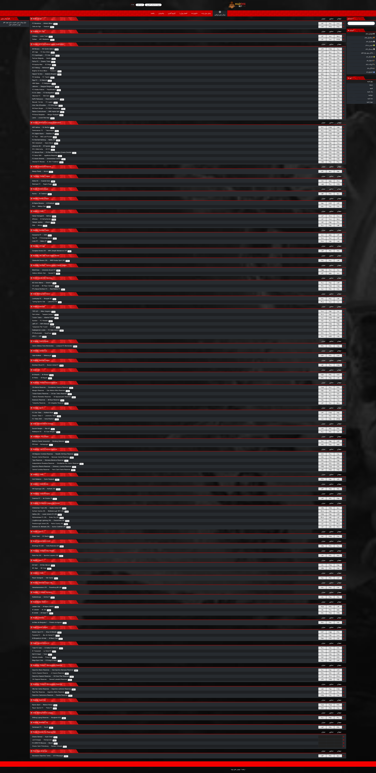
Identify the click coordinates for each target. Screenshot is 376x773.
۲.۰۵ (338, 286)
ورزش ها (351, 30)
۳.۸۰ (338, 27)
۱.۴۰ (338, 432)
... (322, 737)
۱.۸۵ (322, 184)
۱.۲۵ (322, 635)
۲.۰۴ (338, 588)
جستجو (350, 19)
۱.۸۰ (338, 333)
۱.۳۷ (322, 49)
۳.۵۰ (322, 65)
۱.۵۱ (338, 74)
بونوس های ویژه (235, 769)
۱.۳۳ (322, 52)
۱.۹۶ (322, 470)
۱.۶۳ (322, 489)
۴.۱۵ (330, 489)
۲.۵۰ (338, 108)
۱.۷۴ (338, 607)
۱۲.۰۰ (338, 181)
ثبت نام (140, 5)
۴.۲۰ (330, 432)
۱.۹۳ (322, 99)
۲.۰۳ (322, 330)
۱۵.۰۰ (338, 36)
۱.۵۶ (322, 194)
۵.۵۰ (322, 74)
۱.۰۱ (338, 302)
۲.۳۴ (338, 514)
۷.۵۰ (338, 171)
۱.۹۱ (322, 416)
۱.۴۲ (322, 80)
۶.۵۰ (338, 80)
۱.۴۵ (338, 127)
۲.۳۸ (338, 87)
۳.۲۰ (322, 58)
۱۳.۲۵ (338, 39)
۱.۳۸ (322, 143)
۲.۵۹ (322, 375)
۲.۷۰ (338, 330)
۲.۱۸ (322, 112)
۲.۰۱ (338, 65)
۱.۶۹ (322, 324)
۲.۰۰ (322, 152)
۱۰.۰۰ (338, 23)
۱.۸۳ (322, 727)
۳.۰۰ (322, 77)
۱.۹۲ (338, 378)
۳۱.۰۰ (322, 302)
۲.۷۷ (338, 356)
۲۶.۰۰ (322, 511)
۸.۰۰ (330, 36)
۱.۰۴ (322, 219)
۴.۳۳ (330, 146)
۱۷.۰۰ (322, 241)
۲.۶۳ (322, 108)
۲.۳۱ (322, 102)
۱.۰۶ (322, 521)
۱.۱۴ (322, 71)
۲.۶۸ (330, 654)
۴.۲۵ (338, 184)
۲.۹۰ (322, 83)
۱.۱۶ (322, 39)
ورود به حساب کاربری (153, 5)
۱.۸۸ (322, 463)
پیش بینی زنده (206, 13)
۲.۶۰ (338, 394)
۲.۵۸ (338, 651)
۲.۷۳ (322, 96)
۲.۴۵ (322, 467)
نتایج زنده (194, 13)
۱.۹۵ (322, 115)
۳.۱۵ (330, 286)
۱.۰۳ (322, 216)
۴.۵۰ (330, 80)
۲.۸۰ (322, 87)
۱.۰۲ (322, 524)
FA (133, 5)
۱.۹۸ (338, 156)
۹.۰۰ (338, 55)
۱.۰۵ (338, 241)
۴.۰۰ (330, 74)
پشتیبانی (161, 13)
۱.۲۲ (322, 23)
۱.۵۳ (322, 756)
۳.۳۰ (322, 90)
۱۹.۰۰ (338, 216)
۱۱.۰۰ (338, 140)
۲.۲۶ (338, 137)
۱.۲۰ (322, 68)
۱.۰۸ (322, 419)
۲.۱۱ (338, 90)
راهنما (153, 13)
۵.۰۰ (330, 52)
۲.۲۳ (322, 356)
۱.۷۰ (322, 565)
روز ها (350, 78)
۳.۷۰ (330, 93)
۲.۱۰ (338, 270)
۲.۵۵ (338, 96)
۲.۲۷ (338, 83)
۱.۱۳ (322, 36)
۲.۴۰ (322, 206)
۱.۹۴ (322, 105)
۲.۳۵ (322, 695)
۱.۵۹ (322, 689)
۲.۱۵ (338, 159)
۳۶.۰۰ (322, 517)
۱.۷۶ (322, 222)
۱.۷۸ (338, 336)
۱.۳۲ (322, 413)
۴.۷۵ (330, 49)
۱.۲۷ (322, 55)
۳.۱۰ (322, 131)
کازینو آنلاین (171, 13)
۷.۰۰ (330, 39)
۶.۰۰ (330, 23)
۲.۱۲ (322, 321)
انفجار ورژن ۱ (183, 13)
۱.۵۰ (322, 610)
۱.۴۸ (322, 146)
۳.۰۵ (330, 467)
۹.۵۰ (330, 241)
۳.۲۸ (330, 27)
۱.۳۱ (322, 62)
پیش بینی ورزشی (220, 15)
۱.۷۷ (322, 429)
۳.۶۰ (338, 105)
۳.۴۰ (330, 65)
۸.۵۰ (322, 134)
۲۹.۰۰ (338, 676)
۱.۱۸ (322, 181)
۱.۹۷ (322, 27)
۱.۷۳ (322, 251)
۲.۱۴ (322, 397)
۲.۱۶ (338, 58)
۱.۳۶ (338, 134)
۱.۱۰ (338, 311)
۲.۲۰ (338, 131)
